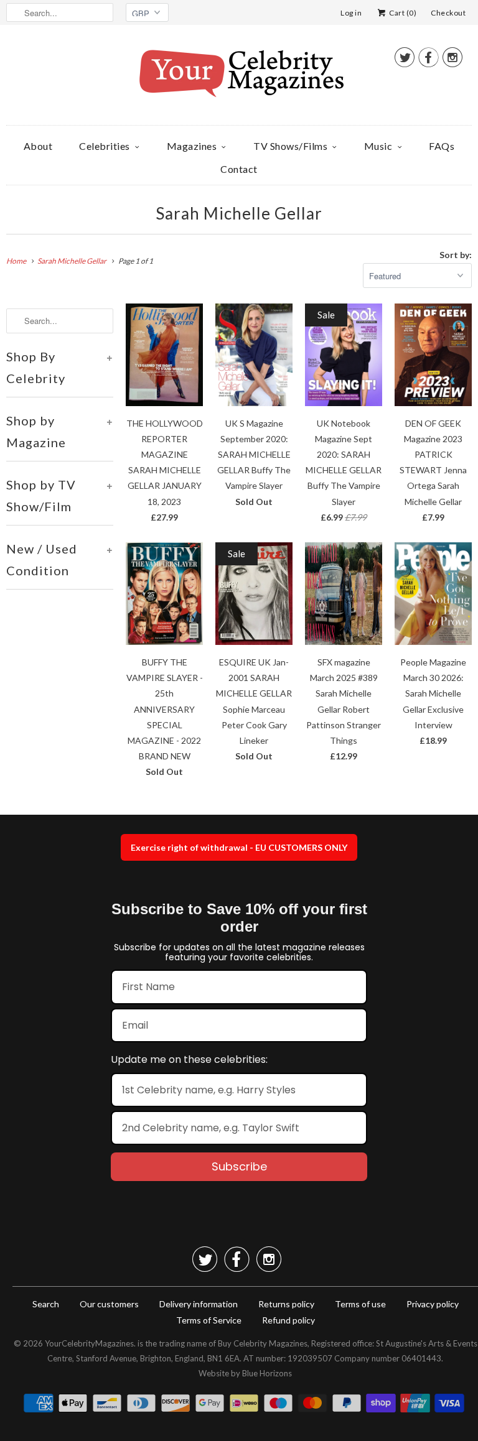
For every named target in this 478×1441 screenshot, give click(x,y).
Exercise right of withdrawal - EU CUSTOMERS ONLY (239, 847)
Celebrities (104, 146)
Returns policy (286, 1304)
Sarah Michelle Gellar (239, 213)
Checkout (448, 12)
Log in (351, 12)
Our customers (109, 1304)
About (38, 146)
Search (45, 1304)
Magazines (192, 146)
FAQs (441, 146)
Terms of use (360, 1304)
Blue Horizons (267, 1373)
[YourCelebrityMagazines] (239, 78)
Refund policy (288, 1320)
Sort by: (455, 254)
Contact (239, 169)
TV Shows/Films (290, 146)
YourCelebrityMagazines (89, 1343)
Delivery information (198, 1304)
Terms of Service (208, 1320)
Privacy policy (432, 1304)
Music (378, 146)
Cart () (402, 12)
